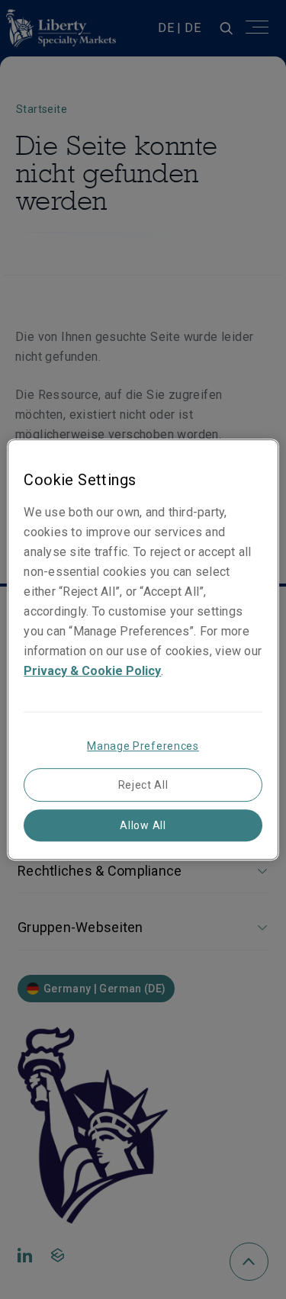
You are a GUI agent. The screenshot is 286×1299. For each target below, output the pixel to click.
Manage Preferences (143, 746)
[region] (142, 650)
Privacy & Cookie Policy (92, 671)
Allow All (142, 825)
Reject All (143, 785)
